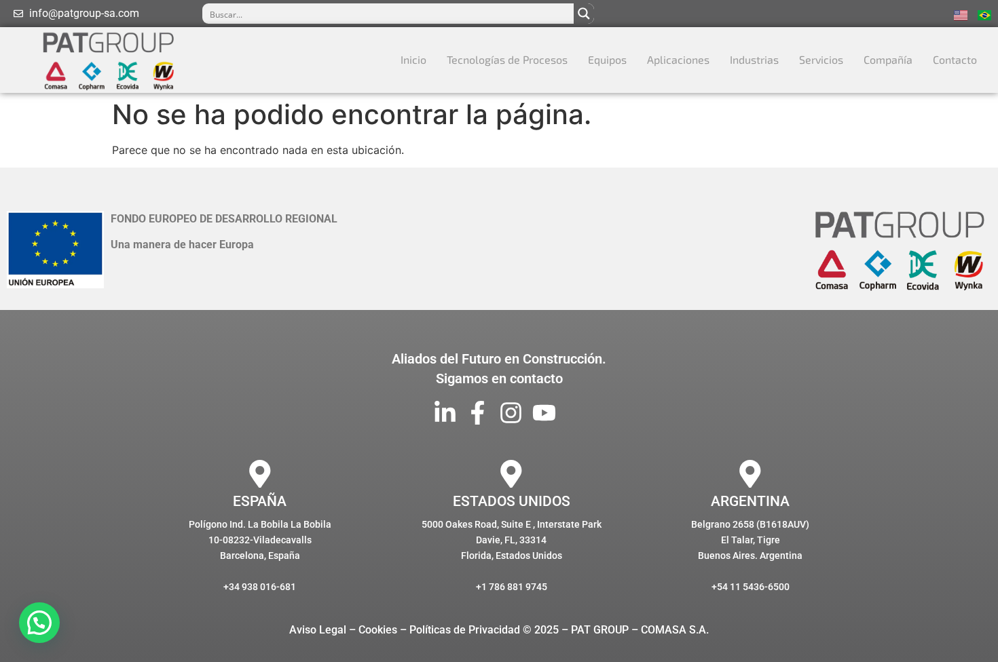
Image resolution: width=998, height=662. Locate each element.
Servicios (821, 59)
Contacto (955, 59)
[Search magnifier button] (584, 13)
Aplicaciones (678, 59)
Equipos (607, 59)
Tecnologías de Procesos (507, 59)
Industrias (754, 59)
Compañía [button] (888, 59)
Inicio (413, 59)
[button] (39, 622)
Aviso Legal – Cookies (343, 629)
